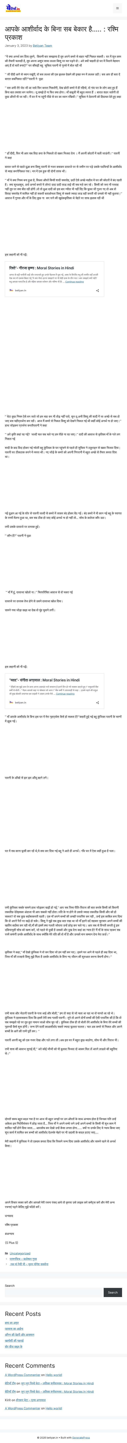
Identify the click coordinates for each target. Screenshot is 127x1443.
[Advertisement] (63, 126)
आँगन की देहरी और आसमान (19, 1334)
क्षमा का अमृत (12, 1323)
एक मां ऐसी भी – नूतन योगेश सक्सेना (29, 1264)
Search (10, 1285)
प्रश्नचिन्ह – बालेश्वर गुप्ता (23, 1259)
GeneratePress (81, 1437)
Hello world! (54, 1375)
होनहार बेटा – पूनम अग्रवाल (31, 1400)
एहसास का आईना (14, 1328)
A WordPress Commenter (22, 1375)
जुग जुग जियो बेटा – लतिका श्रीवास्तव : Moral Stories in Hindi (57, 1383)
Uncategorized (20, 1253)
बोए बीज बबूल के (13, 1346)
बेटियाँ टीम (10, 1383)
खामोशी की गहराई (14, 1340)
